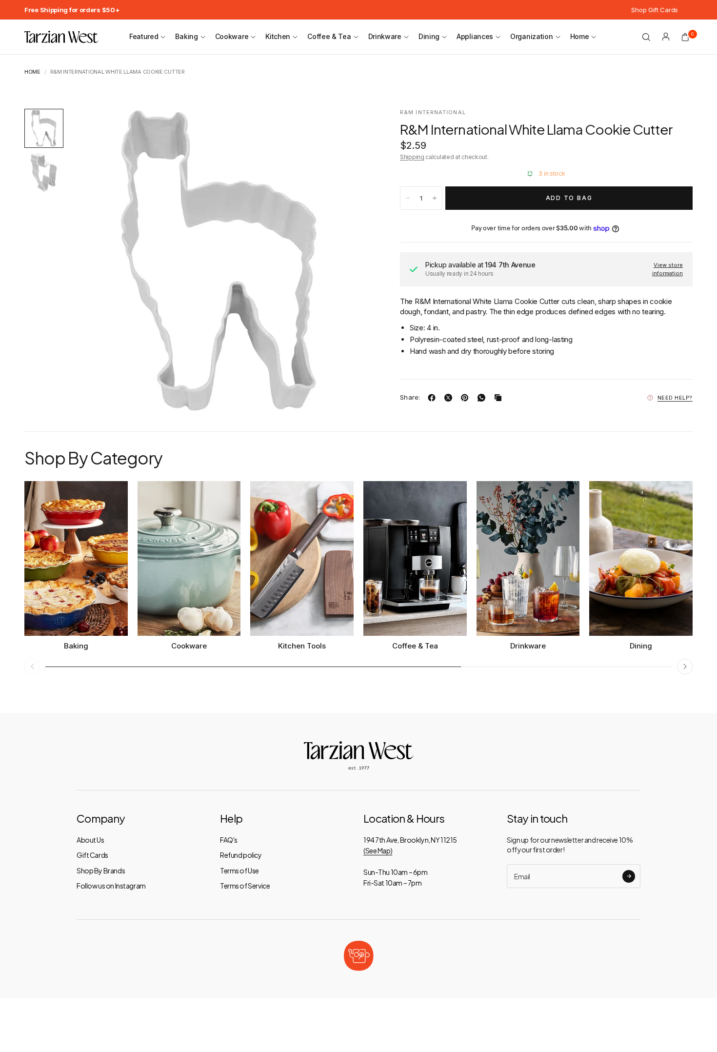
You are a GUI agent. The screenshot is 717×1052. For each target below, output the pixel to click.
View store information (667, 269)
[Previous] (93, 260)
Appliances (475, 36)
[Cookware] (189, 558)
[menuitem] (72, 9)
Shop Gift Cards (654, 10)
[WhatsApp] (483, 398)
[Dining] (641, 558)
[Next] (346, 260)
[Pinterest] (467, 398)
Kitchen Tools (302, 645)
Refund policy (241, 854)
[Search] (646, 37)
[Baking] (76, 558)
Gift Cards (92, 854)
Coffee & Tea (329, 36)
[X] (450, 398)
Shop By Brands (101, 870)
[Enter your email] (628, 876)
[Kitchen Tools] (302, 558)
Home (579, 36)
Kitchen (277, 36)
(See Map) (377, 850)
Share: (410, 397)
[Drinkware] (528, 558)
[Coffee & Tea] (415, 558)
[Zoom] (350, 129)
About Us (90, 839)
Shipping (412, 157)
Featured (144, 36)
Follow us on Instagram (111, 885)
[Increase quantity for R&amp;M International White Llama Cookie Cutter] (434, 198)
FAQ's (229, 839)
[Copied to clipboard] (500, 398)
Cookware (232, 36)
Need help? (675, 397)
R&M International (433, 112)
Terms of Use (239, 870)
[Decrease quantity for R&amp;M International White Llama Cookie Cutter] (407, 198)
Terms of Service (245, 885)
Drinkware (384, 36)
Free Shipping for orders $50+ (72, 10)
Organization (531, 36)
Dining (428, 36)
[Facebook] (433, 398)
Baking (186, 36)
